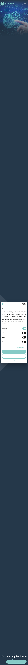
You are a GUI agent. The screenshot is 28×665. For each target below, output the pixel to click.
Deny (14, 360)
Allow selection (14, 356)
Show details (20, 347)
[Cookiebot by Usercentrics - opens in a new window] (21, 304)
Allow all (14, 351)
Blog (14, 653)
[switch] (24, 333)
